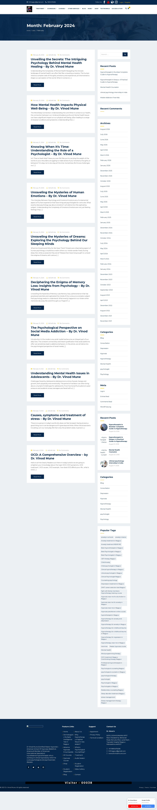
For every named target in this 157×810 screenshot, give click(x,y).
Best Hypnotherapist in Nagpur (112, 548)
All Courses (67, 755)
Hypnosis (103, 353)
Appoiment (94, 732)
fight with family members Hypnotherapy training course (111, 592)
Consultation (105, 343)
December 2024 (106, 228)
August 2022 (105, 311)
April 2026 (104, 150)
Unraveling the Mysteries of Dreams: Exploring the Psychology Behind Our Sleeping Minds (59, 240)
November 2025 (106, 176)
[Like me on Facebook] (104, 2)
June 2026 (104, 139)
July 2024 (103, 243)
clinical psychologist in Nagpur (111, 573)
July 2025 (103, 191)
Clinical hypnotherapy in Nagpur (112, 569)
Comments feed (106, 402)
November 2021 (106, 321)
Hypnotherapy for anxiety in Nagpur (113, 624)
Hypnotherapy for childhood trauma (113, 628)
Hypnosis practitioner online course (113, 611)
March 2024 (104, 259)
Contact (78, 774)
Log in (102, 391)
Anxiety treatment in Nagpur (111, 541)
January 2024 (105, 269)
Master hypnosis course (118, 646)
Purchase (153, 787)
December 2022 (106, 305)
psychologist (104, 369)
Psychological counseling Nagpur (112, 668)
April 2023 (104, 300)
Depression (104, 348)
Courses (62, 8)
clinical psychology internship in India (113, 92)
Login (121, 2)
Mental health (106, 650)
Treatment (40, 8)
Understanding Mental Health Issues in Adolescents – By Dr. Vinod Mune (60, 375)
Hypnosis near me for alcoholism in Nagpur (113, 598)
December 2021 (106, 316)
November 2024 (106, 233)
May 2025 (103, 202)
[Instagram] (43, 767)
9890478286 (51, 2)
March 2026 (104, 155)
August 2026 (105, 129)
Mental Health (105, 364)
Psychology (104, 374)
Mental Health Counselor (109, 87)
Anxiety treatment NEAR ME (111, 544)
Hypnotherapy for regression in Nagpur (112, 638)
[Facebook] (28, 767)
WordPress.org (105, 407)
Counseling (51, 8)
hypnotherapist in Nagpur (110, 615)
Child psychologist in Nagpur (111, 566)
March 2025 (104, 212)
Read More (37, 85)
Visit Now (149, 806)
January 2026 (105, 165)
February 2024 (105, 264)
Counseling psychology (109, 580)
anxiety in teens (120, 537)
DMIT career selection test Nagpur (113, 587)
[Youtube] (38, 767)
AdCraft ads (52, 55)
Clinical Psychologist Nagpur (111, 576)
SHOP (96, 8)
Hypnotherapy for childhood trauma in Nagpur (113, 633)
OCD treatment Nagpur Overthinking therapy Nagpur (111, 658)
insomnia (104, 646)
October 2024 (105, 238)
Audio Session (80, 758)
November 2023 (106, 279)
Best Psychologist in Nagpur (111, 551)
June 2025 (104, 196)
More (90, 8)
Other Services (73, 8)
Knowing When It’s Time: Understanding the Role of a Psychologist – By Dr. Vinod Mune (56, 150)
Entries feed (104, 396)
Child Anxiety (105, 562)
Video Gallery (80, 769)
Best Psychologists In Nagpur (111, 555)
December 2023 (106, 274)
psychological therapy (108, 676)
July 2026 (103, 134)
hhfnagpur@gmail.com (36, 2)
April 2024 (104, 254)
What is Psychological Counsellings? (80, 749)
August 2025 (105, 186)
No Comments (65, 55)
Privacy (141, 787)
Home (65, 732)
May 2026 (103, 145)
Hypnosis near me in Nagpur (111, 608)
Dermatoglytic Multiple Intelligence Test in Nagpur (68, 739)
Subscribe (135, 806)
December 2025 (106, 171)
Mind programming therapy (110, 653)
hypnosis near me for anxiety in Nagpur (111, 603)
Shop (65, 764)
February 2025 (105, 217)
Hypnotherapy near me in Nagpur (113, 643)
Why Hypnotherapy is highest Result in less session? (80, 739)
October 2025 (105, 181)
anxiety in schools (107, 537)
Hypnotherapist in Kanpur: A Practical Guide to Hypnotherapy (118, 439)
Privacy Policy (95, 735)
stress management (108, 697)
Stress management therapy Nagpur (111, 702)
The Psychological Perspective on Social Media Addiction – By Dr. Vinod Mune (59, 331)
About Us (78, 732)
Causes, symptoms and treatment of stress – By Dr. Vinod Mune (58, 417)
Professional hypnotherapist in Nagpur (111, 664)
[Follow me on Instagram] (116, 2)
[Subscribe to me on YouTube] (108, 2)
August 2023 (105, 295)
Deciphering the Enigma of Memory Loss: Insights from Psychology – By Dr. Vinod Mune (60, 285)
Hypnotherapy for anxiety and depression (111, 620)
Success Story (117, 8)
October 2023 (105, 285)
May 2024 (103, 248)
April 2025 (104, 207)
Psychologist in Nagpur (109, 683)
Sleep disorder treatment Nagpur (112, 693)
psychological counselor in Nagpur (113, 672)
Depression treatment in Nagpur (112, 584)
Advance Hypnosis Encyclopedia (68, 749)
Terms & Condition (96, 738)
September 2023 (106, 290)
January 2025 (105, 222)
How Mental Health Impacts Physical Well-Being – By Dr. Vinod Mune (58, 106)
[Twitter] (33, 767)
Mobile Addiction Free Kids (109, 97)
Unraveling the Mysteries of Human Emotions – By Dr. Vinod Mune (57, 194)
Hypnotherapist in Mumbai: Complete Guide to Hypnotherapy (118, 427)
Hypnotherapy (105, 359)
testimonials (105, 8)
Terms (147, 787)
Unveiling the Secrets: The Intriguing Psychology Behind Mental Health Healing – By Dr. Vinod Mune (58, 62)
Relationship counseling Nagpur (112, 690)
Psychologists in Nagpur (109, 686)
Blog (84, 8)
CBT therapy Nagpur (108, 559)
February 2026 (105, 160)
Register (127, 2)
